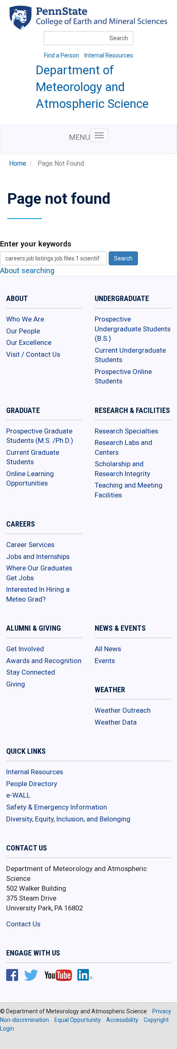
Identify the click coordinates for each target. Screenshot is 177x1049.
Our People (23, 331)
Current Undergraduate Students (130, 355)
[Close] (10, 1040)
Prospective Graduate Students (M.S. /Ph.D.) (39, 436)
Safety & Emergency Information (56, 807)
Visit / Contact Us (33, 354)
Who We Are (25, 319)
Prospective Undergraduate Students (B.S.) (132, 328)
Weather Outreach (123, 710)
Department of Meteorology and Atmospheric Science (92, 87)
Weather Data (116, 722)
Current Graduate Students (32, 457)
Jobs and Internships (38, 556)
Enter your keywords (35, 243)
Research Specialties (126, 431)
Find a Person (61, 55)
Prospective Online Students (123, 376)
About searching (27, 270)
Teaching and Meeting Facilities (129, 490)
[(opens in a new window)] (102, 23)
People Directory (31, 784)
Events (105, 661)
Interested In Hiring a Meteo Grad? (38, 594)
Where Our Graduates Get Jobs (39, 573)
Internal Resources (108, 55)
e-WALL (18, 795)
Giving (15, 684)
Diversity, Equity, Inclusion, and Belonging (68, 819)
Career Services (30, 544)
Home (17, 163)
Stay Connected (30, 672)
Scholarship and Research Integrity (122, 469)
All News (108, 649)
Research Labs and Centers (123, 447)
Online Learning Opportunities (30, 479)
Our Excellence (28, 342)
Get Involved (25, 649)
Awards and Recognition (44, 661)
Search (118, 38)
